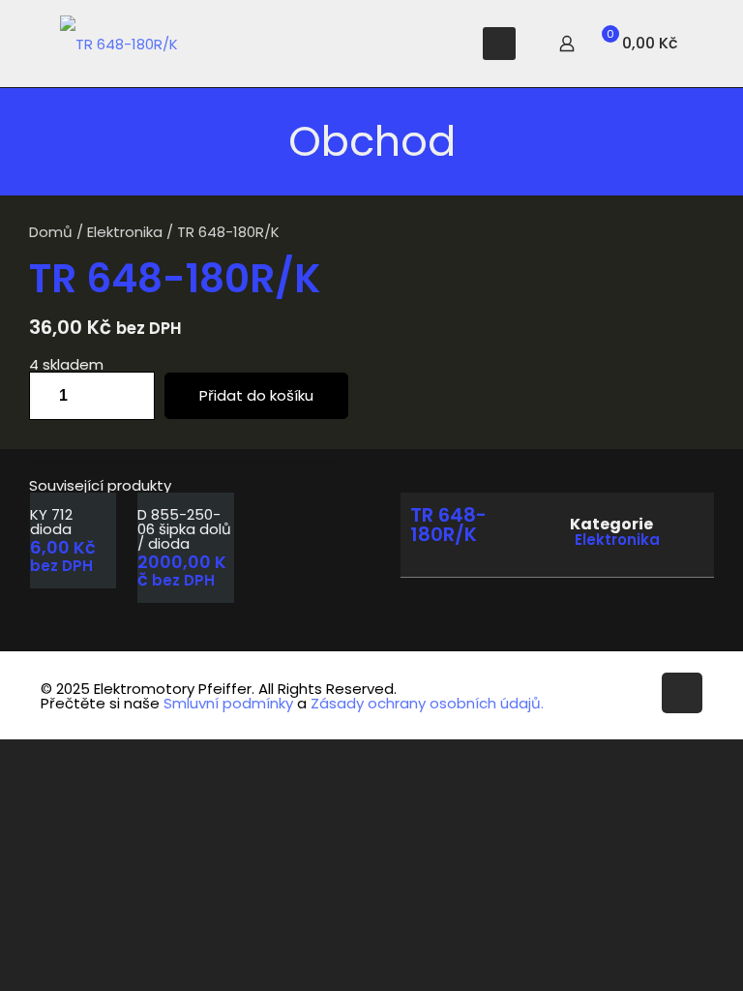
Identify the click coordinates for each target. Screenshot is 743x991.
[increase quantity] (133, 395)
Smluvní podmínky (228, 703)
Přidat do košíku (256, 395)
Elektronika (125, 232)
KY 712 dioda (51, 521)
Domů (51, 232)
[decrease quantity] (51, 395)
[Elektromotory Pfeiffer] (119, 43)
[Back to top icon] (682, 693)
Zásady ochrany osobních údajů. (427, 703)
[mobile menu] (499, 43)
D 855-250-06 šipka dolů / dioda (184, 529)
